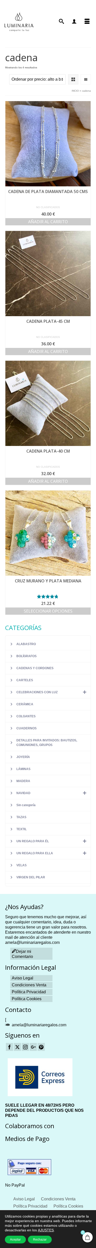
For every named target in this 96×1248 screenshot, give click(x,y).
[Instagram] (25, 1047)
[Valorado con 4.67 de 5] (48, 596)
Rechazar (40, 1239)
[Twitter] (17, 1047)
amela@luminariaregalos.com (39, 1025)
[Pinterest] (41, 1047)
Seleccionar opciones (48, 611)
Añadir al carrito (48, 222)
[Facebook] (9, 1047)
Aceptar (15, 1239)
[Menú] (87, 22)
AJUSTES (46, 1230)
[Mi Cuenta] (74, 22)
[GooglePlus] (33, 1047)
